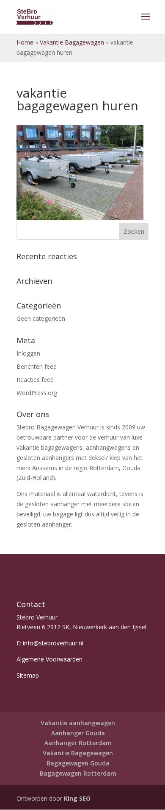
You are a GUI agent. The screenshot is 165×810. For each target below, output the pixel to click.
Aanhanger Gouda (78, 733)
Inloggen (28, 353)
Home (24, 42)
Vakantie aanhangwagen (78, 723)
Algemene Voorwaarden (49, 659)
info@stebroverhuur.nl (53, 643)
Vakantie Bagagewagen (72, 42)
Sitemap (27, 675)
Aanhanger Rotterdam (78, 743)
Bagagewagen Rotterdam (78, 773)
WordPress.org (36, 393)
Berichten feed (36, 366)
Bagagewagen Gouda (78, 763)
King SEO (76, 798)
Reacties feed (35, 380)
